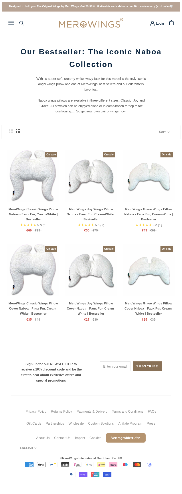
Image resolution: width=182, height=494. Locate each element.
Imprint (80, 438)
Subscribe (147, 366)
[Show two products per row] (11, 131)
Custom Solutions (101, 423)
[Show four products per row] (18, 131)
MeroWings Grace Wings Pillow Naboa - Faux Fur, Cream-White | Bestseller (148, 214)
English (26, 448)
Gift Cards (33, 423)
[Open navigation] (11, 23)
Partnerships (55, 423)
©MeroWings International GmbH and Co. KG (91, 458)
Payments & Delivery (92, 411)
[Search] (21, 22)
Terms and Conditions (127, 411)
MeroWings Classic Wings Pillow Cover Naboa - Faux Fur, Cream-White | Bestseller (33, 308)
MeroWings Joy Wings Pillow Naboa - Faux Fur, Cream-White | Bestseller (91, 214)
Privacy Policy (36, 411)
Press (151, 423)
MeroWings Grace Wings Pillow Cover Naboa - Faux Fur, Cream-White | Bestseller (149, 308)
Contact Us (62, 438)
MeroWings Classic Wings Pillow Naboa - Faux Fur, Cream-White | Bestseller (33, 214)
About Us (43, 438)
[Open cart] (171, 22)
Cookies (95, 438)
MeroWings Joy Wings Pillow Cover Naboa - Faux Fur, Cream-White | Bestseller (91, 308)
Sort (162, 132)
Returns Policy (61, 411)
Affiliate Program (130, 423)
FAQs (152, 411)
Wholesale (76, 423)
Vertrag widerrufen (125, 438)
